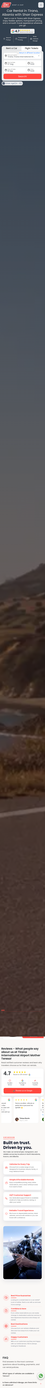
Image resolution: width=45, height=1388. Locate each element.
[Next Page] (41, 1110)
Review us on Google (24, 1091)
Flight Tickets (31, 48)
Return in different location (29, 53)
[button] (41, 5)
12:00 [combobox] (32, 64)
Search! (22, 76)
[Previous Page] (4, 1110)
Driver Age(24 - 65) (13, 83)
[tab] (11, 48)
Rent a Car (11, 48)
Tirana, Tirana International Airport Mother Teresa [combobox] (22, 56)
